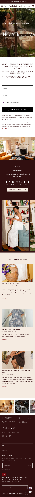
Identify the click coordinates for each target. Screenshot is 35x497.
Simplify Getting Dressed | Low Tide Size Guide (16, 371)
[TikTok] (6, 436)
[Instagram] (3, 436)
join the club (12, 2)
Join (29, 465)
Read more (4, 298)
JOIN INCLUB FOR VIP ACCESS (17, 189)
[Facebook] (10, 436)
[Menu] (2, 6)
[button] (30, 492)
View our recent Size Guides (17, 259)
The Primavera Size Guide (10, 284)
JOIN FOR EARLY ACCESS (17, 109)
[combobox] (5, 102)
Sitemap (26, 495)
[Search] (6, 6)
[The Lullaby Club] (16, 5)
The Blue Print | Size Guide (11, 329)
